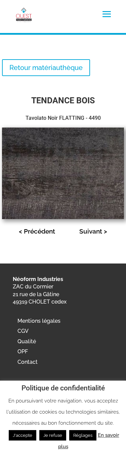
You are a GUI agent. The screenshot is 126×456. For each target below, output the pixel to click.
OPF (22, 351)
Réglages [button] (82, 435)
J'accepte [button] (22, 435)
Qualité (26, 341)
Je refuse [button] (52, 435)
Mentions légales (38, 321)
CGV (23, 331)
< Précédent (37, 231)
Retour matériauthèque (46, 68)
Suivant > (93, 231)
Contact (27, 362)
